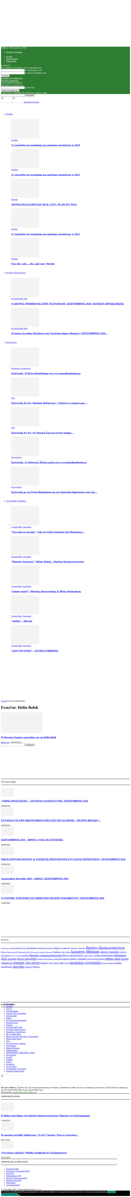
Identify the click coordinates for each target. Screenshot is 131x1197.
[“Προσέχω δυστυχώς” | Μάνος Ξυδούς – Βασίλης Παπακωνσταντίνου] (25, 554)
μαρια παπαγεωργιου (46, 959)
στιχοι (66, 963)
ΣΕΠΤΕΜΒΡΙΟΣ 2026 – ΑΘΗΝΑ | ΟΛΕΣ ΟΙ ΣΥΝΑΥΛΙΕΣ (32, 839)
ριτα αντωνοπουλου (96, 959)
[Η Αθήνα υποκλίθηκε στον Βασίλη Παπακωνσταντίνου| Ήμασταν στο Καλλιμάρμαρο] (7, 1111)
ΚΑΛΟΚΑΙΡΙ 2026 (19, 299)
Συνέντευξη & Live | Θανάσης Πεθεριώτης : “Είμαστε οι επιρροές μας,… (49, 403)
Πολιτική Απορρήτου (9, 80)
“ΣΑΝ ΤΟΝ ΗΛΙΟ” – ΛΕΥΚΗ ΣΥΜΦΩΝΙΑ (34, 650)
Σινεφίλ (9, 1057)
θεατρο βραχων (89, 956)
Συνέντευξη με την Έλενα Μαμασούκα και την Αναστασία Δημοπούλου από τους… (54, 492)
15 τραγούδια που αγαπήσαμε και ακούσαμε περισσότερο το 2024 (45, 145)
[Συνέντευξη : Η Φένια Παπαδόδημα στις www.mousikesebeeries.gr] (25, 366)
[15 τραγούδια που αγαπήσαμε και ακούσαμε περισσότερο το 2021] (25, 227)
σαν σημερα (11, 1055)
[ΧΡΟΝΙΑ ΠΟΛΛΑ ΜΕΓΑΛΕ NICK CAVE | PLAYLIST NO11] (25, 197)
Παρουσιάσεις (12, 1050)
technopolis (66, 948)
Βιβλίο (9, 1018)
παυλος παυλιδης (78, 958)
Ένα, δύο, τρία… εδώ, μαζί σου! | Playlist (32, 263)
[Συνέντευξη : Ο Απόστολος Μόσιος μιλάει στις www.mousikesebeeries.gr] (25, 455)
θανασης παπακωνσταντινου (46, 955)
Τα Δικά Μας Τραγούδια (16, 501)
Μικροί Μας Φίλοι (13, 1039)
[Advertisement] (65, 672)
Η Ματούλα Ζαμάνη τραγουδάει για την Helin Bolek (28, 737)
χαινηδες (18, 966)
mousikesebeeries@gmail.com (24, 1092)
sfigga (56, 948)
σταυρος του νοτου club (52, 963)
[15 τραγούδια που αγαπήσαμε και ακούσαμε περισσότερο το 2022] (25, 167)
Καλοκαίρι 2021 (12, 952)
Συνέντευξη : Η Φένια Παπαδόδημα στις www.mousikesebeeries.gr (46, 373)
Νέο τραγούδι (35, 952)
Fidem (39, 1189)
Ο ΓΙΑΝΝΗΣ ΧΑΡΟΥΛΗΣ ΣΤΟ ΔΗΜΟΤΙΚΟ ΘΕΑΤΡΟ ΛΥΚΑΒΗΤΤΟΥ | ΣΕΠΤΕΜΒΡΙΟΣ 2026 (52, 898)
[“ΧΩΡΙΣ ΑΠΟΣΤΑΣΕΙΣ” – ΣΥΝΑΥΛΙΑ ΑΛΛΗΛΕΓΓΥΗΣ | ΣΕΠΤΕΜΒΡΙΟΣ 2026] (7, 796)
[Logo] (7, 102)
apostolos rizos (5, 948)
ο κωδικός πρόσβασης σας (35, 73)
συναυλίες (77, 962)
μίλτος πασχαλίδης (27, 958)
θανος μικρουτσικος (73, 955)
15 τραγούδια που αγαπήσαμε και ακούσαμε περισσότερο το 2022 (45, 174)
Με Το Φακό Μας (13, 1034)
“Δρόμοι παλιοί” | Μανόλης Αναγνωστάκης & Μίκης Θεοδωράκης (46, 591)
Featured (9, 1004)
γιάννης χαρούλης (109, 951)
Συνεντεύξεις (11, 342)
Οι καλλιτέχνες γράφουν (16, 1043)
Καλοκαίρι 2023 (24, 952)
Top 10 (9, 1009)
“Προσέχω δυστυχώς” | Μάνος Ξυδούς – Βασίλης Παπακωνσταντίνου (47, 561)
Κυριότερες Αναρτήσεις (21, 368)
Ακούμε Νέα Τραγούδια (16, 1013)
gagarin (12, 948)
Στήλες (9, 1062)
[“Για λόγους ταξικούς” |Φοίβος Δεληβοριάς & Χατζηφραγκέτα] (7, 1148)
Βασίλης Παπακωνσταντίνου (105, 947)
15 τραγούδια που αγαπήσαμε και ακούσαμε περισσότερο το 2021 (45, 234)
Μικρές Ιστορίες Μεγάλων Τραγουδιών (22, 1036)
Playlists (9, 114)
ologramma (41, 948)
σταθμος (9, 1059)
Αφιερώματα (11, 1016)
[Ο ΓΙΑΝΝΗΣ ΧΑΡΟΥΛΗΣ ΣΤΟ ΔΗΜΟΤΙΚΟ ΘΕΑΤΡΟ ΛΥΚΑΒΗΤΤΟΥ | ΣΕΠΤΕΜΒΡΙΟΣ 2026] (7, 893)
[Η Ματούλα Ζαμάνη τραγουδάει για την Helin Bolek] (21, 732)
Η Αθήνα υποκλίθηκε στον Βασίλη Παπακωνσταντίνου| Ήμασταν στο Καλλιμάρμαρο (45, 1115)
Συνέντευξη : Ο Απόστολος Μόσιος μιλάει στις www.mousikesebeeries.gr (49, 462)
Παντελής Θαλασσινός (46, 952)
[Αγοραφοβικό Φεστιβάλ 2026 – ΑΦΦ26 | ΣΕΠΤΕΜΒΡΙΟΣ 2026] (7, 874)
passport (49, 948)
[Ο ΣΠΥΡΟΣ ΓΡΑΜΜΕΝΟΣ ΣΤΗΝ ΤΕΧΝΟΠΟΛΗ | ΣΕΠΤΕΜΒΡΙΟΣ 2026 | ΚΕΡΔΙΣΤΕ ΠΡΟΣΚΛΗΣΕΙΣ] (25, 296)
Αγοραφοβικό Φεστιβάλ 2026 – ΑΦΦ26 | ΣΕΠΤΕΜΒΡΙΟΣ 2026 (34, 878)
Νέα (13, 398)
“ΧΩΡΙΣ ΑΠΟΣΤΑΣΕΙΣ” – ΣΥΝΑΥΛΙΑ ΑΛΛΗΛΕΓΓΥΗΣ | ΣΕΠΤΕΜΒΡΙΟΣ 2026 (44, 801)
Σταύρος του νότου (61, 952)
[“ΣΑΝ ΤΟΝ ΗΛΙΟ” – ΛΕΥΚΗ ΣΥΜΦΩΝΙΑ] (25, 643)
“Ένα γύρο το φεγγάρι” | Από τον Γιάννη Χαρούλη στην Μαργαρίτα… (48, 532)
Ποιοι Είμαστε (12, 59)
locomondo (31, 948)
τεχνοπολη (93, 962)
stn (61, 948)
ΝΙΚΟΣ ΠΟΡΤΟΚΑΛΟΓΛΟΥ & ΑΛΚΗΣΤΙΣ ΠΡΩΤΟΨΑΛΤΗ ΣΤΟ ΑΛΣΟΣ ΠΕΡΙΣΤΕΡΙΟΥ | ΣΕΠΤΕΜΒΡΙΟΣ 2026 (63, 859)
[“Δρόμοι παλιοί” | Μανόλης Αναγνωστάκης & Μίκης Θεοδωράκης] (25, 584)
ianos (24, 948)
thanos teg (5, 742)
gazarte (18, 948)
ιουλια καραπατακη (104, 955)
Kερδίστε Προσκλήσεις (16, 273)
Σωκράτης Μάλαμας (85, 951)
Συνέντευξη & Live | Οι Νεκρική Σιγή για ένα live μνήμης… (42, 432)
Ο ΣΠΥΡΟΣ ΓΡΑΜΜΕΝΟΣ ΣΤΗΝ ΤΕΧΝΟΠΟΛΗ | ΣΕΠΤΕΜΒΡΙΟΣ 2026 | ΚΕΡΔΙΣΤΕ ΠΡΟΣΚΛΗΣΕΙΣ (67, 303)
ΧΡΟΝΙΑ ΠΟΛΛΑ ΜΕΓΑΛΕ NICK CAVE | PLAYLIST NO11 (44, 204)
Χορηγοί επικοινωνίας (15, 1071)
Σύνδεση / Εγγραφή (14, 52)
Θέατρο (4, 952)
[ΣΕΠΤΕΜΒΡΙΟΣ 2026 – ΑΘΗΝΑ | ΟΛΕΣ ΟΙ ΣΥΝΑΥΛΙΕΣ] (7, 835)
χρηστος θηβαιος (32, 967)
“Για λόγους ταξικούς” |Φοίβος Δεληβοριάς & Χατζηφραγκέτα (34, 1152)
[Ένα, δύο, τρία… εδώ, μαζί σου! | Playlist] (25, 256)
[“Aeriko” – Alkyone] (25, 614)
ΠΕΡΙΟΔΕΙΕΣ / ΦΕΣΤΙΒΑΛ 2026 (20, 1053)
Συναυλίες (10, 1064)
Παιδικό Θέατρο (13, 1048)
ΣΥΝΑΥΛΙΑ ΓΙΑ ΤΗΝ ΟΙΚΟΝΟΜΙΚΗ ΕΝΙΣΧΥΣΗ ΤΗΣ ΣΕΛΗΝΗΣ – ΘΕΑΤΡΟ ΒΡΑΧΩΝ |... (51, 820)
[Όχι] (19, 1195)
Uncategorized (12, 1011)
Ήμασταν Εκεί (12, 1023)
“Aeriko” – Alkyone (21, 621)
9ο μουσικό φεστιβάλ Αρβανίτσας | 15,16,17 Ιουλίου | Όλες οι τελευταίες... (39, 1135)
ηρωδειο (25, 955)
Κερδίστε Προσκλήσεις (16, 1029)
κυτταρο (12, 958)
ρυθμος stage (112, 958)
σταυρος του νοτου (26, 962)
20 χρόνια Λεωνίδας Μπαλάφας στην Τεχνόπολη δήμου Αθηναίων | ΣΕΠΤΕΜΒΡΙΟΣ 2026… (59, 333)
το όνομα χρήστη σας (33, 70)
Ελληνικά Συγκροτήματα (16, 1020)
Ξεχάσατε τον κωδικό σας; (12, 78)
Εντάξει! (111, 1192)
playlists (14, 140)
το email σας (30, 87)
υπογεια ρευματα (107, 963)
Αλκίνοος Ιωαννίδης (78, 948)
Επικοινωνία (11, 61)
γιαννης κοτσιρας (16, 955)
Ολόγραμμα (11, 1046)
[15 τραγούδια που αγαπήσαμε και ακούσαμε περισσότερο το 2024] (25, 138)
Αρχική (9, 56)
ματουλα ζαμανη (61, 959)
